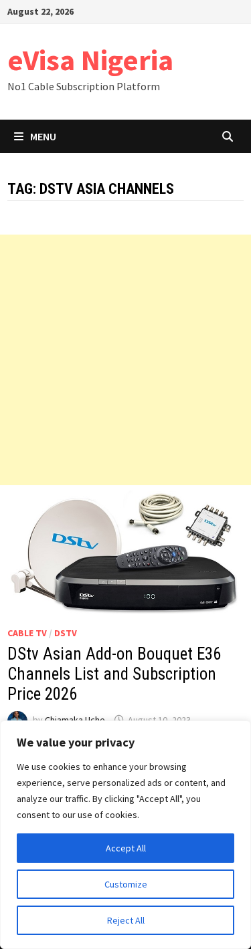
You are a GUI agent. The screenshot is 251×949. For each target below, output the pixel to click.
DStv (65, 633)
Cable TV (27, 633)
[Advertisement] (125, 360)
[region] (125, 834)
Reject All (126, 920)
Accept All (126, 848)
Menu (43, 136)
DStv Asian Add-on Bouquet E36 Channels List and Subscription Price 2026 (114, 674)
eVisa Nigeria (90, 59)
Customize (125, 884)
